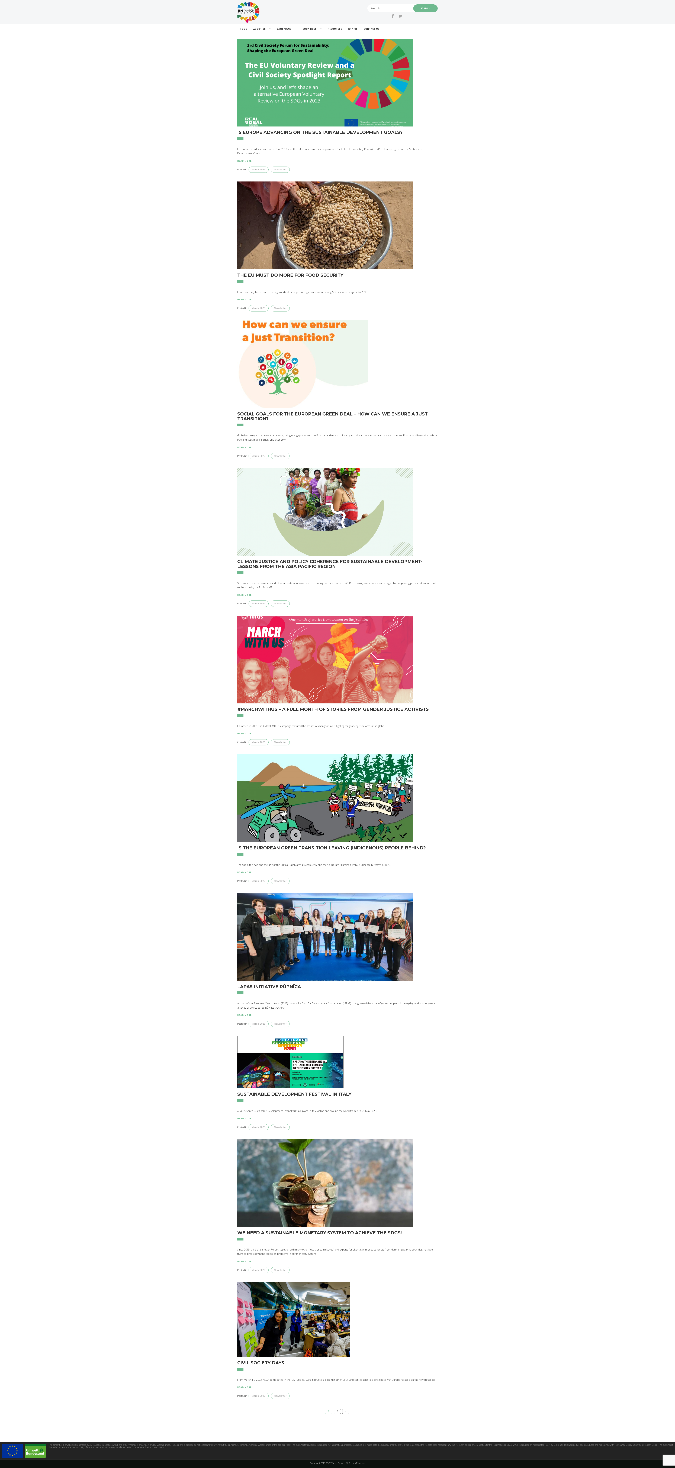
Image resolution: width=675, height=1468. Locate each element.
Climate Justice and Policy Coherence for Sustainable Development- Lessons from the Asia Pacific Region (330, 564)
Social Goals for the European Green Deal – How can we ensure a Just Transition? (332, 416)
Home (243, 28)
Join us (353, 28)
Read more (244, 161)
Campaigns (284, 28)
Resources (335, 28)
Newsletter (280, 169)
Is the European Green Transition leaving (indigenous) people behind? (331, 847)
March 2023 (258, 169)
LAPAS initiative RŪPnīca (269, 986)
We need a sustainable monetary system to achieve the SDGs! (319, 1232)
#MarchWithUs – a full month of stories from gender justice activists (333, 709)
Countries (310, 28)
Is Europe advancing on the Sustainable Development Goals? (320, 132)
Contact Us (371, 28)
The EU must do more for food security (290, 275)
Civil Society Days (260, 1362)
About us (259, 28)
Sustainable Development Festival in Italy (294, 1094)
